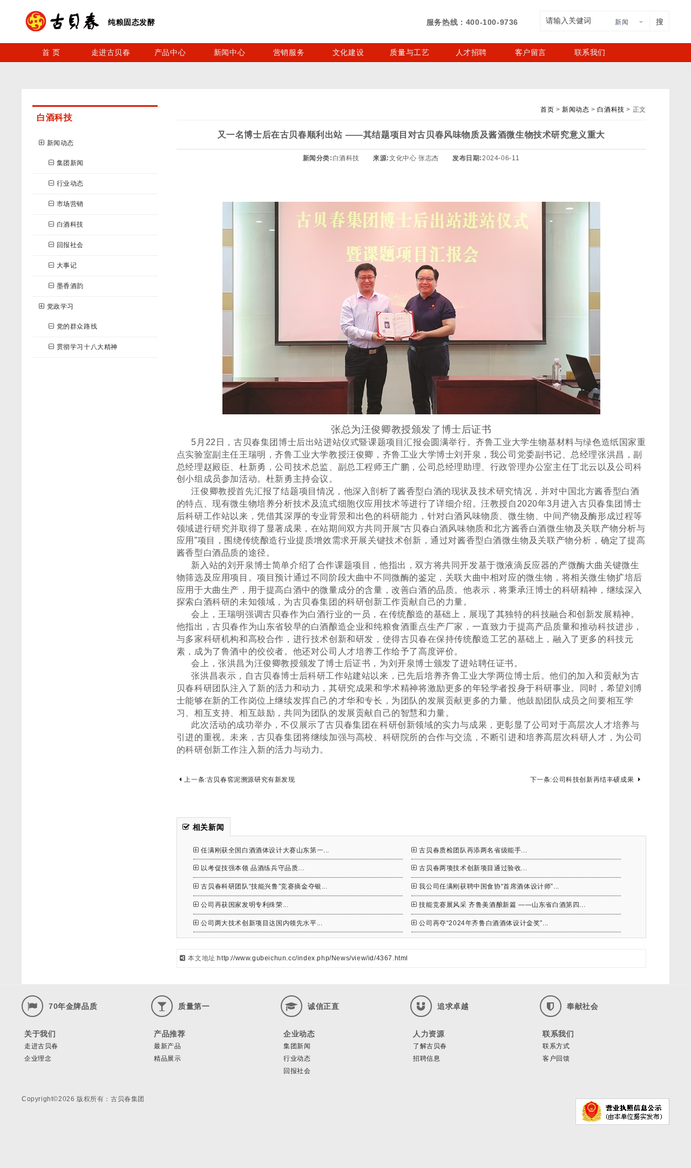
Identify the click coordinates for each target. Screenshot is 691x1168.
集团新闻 (70, 163)
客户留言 (530, 52)
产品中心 (170, 52)
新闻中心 (229, 52)
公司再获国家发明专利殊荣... (244, 905)
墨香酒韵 (70, 286)
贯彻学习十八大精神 (87, 347)
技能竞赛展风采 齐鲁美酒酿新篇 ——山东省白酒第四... (502, 905)
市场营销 (70, 204)
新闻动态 (60, 143)
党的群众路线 (77, 326)
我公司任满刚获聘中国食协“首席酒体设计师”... (489, 886)
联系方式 (556, 1046)
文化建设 (348, 52)
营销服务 (288, 52)
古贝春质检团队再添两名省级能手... (473, 850)
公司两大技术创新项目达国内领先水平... (261, 923)
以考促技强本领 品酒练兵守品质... (252, 868)
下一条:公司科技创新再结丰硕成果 (582, 779)
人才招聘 (471, 52)
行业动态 (70, 183)
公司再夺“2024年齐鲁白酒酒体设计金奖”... (483, 923)
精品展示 (167, 1058)
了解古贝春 (430, 1046)
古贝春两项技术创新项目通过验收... (473, 868)
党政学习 (60, 306)
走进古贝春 (111, 52)
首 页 (51, 52)
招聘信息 (426, 1058)
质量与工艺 (409, 52)
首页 (547, 109)
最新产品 (167, 1046)
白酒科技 (70, 224)
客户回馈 (556, 1058)
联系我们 (590, 52)
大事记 (67, 265)
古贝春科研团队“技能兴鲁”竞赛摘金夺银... (264, 886)
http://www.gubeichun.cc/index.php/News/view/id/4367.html (312, 958)
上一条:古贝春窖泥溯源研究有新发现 (239, 779)
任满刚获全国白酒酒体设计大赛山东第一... (265, 850)
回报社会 (70, 245)
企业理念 (37, 1058)
